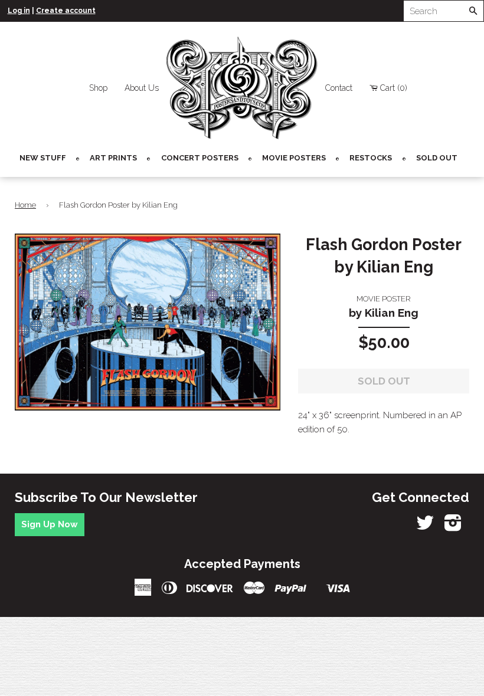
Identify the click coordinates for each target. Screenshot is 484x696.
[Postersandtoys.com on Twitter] (425, 526)
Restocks (370, 157)
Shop (98, 88)
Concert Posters (199, 157)
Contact (338, 88)
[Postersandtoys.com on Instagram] (453, 526)
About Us (142, 88)
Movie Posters (294, 157)
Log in (19, 10)
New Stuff (42, 157)
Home (25, 205)
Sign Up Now (49, 524)
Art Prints (113, 157)
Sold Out (436, 157)
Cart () (393, 88)
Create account (66, 10)
